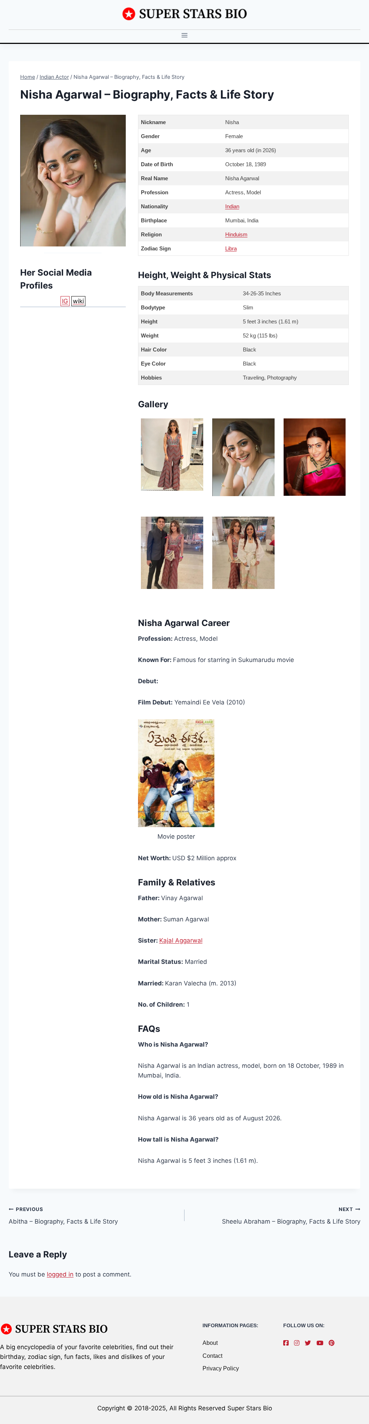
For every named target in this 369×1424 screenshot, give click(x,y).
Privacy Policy (221, 1368)
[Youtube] (321, 1343)
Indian (232, 206)
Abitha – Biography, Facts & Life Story (63, 1215)
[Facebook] (287, 1343)
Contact (212, 1356)
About (210, 1343)
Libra (231, 248)
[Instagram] (298, 1343)
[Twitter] (310, 1343)
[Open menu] (184, 35)
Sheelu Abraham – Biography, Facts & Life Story (291, 1215)
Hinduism (236, 234)
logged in (60, 1274)
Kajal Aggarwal (181, 940)
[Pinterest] (333, 1343)
